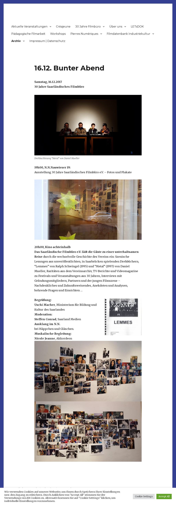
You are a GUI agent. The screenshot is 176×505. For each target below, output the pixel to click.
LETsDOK (137, 26)
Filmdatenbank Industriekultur (128, 33)
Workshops (58, 33)
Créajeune (63, 26)
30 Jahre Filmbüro (88, 26)
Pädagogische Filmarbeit (28, 33)
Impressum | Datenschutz (47, 41)
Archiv (16, 41)
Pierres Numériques (84, 33)
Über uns (115, 26)
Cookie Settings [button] (144, 496)
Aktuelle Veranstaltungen (29, 26)
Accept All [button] (164, 496)
